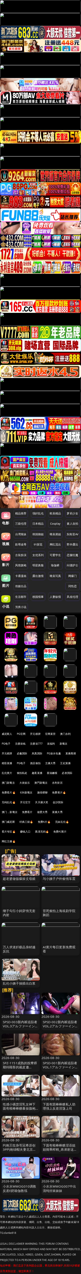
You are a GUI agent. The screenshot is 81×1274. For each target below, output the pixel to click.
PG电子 (6, 743)
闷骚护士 (72, 565)
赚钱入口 (25, 831)
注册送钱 (20, 743)
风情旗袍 (21, 565)
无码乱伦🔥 (9, 802)
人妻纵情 (55, 597)
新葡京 (63, 743)
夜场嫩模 (52, 773)
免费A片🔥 (44, 822)
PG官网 (21, 734)
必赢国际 (22, 753)
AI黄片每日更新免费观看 (59, 949)
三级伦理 (21, 523)
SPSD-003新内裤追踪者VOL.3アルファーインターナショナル (20, 1026)
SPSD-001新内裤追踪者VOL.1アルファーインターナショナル (60, 1067)
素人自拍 (72, 523)
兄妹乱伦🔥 (62, 822)
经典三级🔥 (26, 822)
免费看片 (27, 812)
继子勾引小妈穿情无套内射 (19, 913)
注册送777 (36, 743)
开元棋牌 (35, 734)
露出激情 (38, 576)
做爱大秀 (42, 812)
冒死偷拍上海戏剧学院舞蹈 (59, 913)
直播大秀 (57, 812)
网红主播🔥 (9, 841)
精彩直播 (7, 763)
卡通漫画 (21, 576)
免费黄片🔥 (59, 792)
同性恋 (72, 586)
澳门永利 (65, 734)
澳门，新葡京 (9, 812)
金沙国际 (58, 802)
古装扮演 (21, 555)
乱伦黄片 (7, 773)
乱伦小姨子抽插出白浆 (19, 983)
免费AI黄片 (60, 831)
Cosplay (55, 523)
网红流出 (55, 544)
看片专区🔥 (9, 831)
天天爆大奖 (41, 802)
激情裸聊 (42, 792)
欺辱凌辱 (21, 544)
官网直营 (50, 734)
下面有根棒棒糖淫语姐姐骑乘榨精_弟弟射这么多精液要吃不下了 (60, 1149)
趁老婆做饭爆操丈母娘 (19, 878)
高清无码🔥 (42, 831)
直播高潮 (70, 753)
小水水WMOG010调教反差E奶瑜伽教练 (19, 1188)
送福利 (51, 743)
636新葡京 (26, 792)
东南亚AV (72, 534)
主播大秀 (50, 763)
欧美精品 (55, 513)
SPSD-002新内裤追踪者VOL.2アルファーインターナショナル (60, 1026)
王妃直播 (65, 763)
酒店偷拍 (35, 763)
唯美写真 (55, 576)
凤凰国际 (37, 753)
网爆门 (72, 576)
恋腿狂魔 (72, 555)
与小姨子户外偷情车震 (59, 878)
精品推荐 (21, 513)
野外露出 (72, 544)
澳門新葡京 (41, 783)
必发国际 (67, 773)
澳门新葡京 (8, 783)
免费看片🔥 (9, 792)
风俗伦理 (72, 597)
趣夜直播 (37, 773)
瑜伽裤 (55, 565)
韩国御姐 (38, 534)
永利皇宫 (57, 783)
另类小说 (21, 607)
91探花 (38, 544)
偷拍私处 (22, 773)
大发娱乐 (24, 783)
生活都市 (21, 597)
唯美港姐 (55, 534)
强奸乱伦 (38, 513)
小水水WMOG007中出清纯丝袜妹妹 (59, 1188)
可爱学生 (55, 555)
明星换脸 (38, 565)
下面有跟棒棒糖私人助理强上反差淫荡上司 (59, 1106)
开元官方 (25, 802)
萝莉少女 (72, 513)
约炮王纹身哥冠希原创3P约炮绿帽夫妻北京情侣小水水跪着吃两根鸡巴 (19, 1151)
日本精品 (38, 523)
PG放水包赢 (54, 753)
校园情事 (38, 597)
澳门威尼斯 (8, 822)
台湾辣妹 (21, 534)
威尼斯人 (7, 734)
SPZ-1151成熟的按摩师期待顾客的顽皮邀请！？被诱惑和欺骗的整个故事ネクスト (20, 1069)
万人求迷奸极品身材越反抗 (19, 949)
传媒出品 (21, 586)
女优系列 (38, 555)
